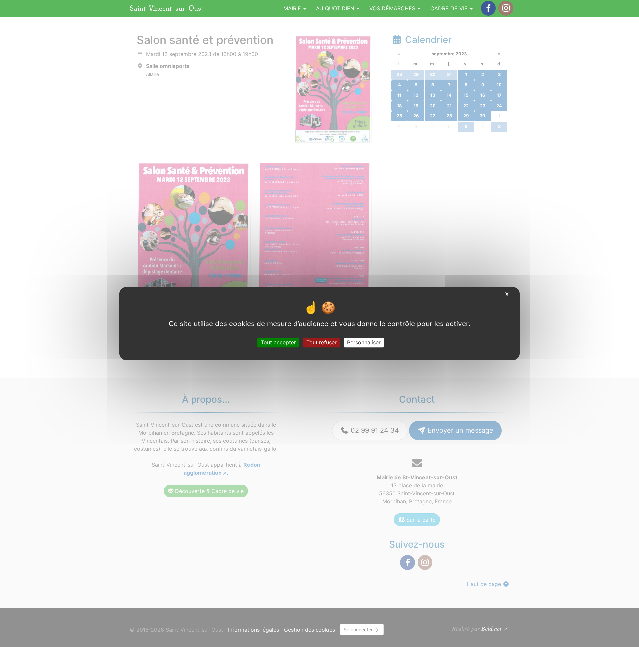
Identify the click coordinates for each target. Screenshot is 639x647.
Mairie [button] (293, 8)
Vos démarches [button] (393, 8)
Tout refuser (321, 342)
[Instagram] (505, 8)
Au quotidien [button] (336, 8)
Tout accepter (278, 342)
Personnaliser (364, 342)
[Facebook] (488, 8)
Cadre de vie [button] (449, 8)
